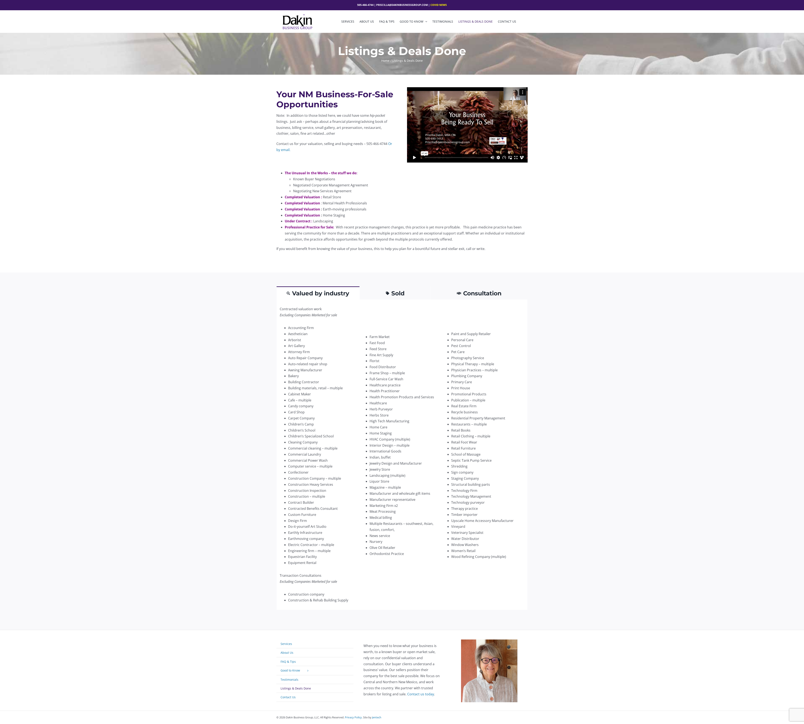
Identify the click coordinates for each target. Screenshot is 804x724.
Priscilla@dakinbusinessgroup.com (402, 5)
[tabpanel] (402, 455)
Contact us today (420, 694)
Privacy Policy (353, 717)
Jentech (376, 717)
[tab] (318, 293)
